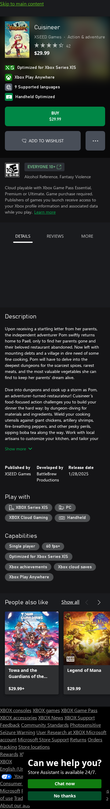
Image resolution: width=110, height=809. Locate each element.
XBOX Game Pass (79, 710)
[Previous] (87, 602)
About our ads (15, 805)
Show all (70, 601)
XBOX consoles (15, 710)
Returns (78, 739)
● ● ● (95, 140)
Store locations (34, 746)
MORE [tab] (87, 236)
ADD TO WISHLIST (46, 141)
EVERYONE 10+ (41, 167)
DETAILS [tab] (22, 236)
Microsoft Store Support (43, 739)
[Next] (99, 602)
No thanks (65, 796)
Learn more (45, 212)
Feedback (10, 725)
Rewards (9, 754)
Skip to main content (22, 3)
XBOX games (46, 710)
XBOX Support (79, 717)
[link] (32, 653)
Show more (15, 449)
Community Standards (45, 725)
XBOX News (50, 717)
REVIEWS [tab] (55, 236)
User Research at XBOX (61, 732)
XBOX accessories (18, 717)
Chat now (65, 783)
